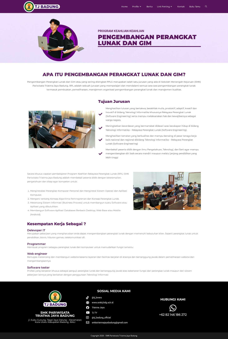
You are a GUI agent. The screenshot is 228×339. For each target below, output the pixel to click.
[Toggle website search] (206, 6)
